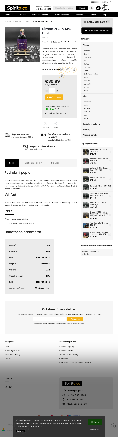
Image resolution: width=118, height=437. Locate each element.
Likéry (86, 71)
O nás (7, 346)
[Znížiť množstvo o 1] (47, 91)
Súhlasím (95, 422)
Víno (85, 96)
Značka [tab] (33, 163)
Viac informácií (35, 426)
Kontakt (8, 358)
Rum (86, 77)
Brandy (87, 54)
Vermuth (87, 84)
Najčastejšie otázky (13, 350)
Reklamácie (64, 358)
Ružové (87, 108)
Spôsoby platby (66, 350)
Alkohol (86, 45)
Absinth (87, 51)
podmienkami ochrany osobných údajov (70, 324)
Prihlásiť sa (75, 319)
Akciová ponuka (90, 135)
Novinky (86, 129)
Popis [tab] (11, 163)
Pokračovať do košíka (99, 30)
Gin (85, 60)
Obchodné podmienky (99, 2)
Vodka (86, 87)
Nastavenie (20, 431)
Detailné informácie (51, 69)
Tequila (87, 80)
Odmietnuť (95, 429)
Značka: (69, 42)
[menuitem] (10, 14)
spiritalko (10, 387)
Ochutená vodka (91, 74)
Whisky (87, 90)
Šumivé (87, 112)
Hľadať (82, 8)
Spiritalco (6, 387)
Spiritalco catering (12, 354)
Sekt (85, 115)
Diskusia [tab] (55, 163)
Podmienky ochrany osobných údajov (75, 362)
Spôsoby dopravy (66, 346)
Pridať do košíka (54, 97)
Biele (86, 105)
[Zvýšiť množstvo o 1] (57, 91)
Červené (87, 102)
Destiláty (87, 57)
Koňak (86, 64)
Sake (86, 118)
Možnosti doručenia (57, 113)
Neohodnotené (55, 42)
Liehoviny (87, 67)
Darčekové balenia (91, 124)
